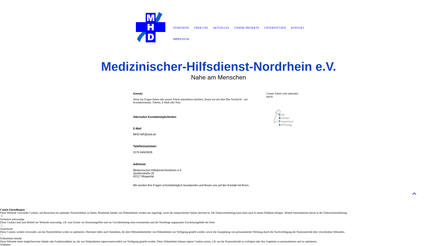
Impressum (181, 39)
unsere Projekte (246, 27)
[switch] (1, 216)
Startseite (181, 27)
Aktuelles (221, 27)
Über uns (201, 27)
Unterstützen (275, 27)
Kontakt (297, 27)
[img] (151, 28)
